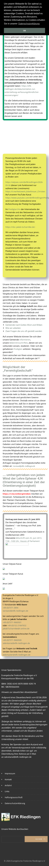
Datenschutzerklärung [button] (29, 24)
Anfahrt (8, 785)
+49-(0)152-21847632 (16, 625)
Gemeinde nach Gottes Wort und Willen (23, 325)
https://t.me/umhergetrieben (17, 494)
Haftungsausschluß (13, 797)
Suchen (39, 839)
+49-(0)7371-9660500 (12, 640)
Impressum (10, 773)
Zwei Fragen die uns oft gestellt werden (23, 331)
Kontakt (8, 779)
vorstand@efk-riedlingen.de (24, 466)
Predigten (18, 349)
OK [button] (24, 30)
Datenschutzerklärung (15, 803)
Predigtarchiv (14, 209)
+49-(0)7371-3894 (10, 607)
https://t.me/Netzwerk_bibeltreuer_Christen (25, 191)
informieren (24, 339)
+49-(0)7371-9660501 (12, 622)
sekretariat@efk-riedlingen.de (16, 643)
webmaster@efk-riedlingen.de (16, 654)
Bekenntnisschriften (18, 342)
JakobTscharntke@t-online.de (16, 628)
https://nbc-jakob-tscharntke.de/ (20, 227)
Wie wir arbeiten (13, 328)
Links (7, 791)
